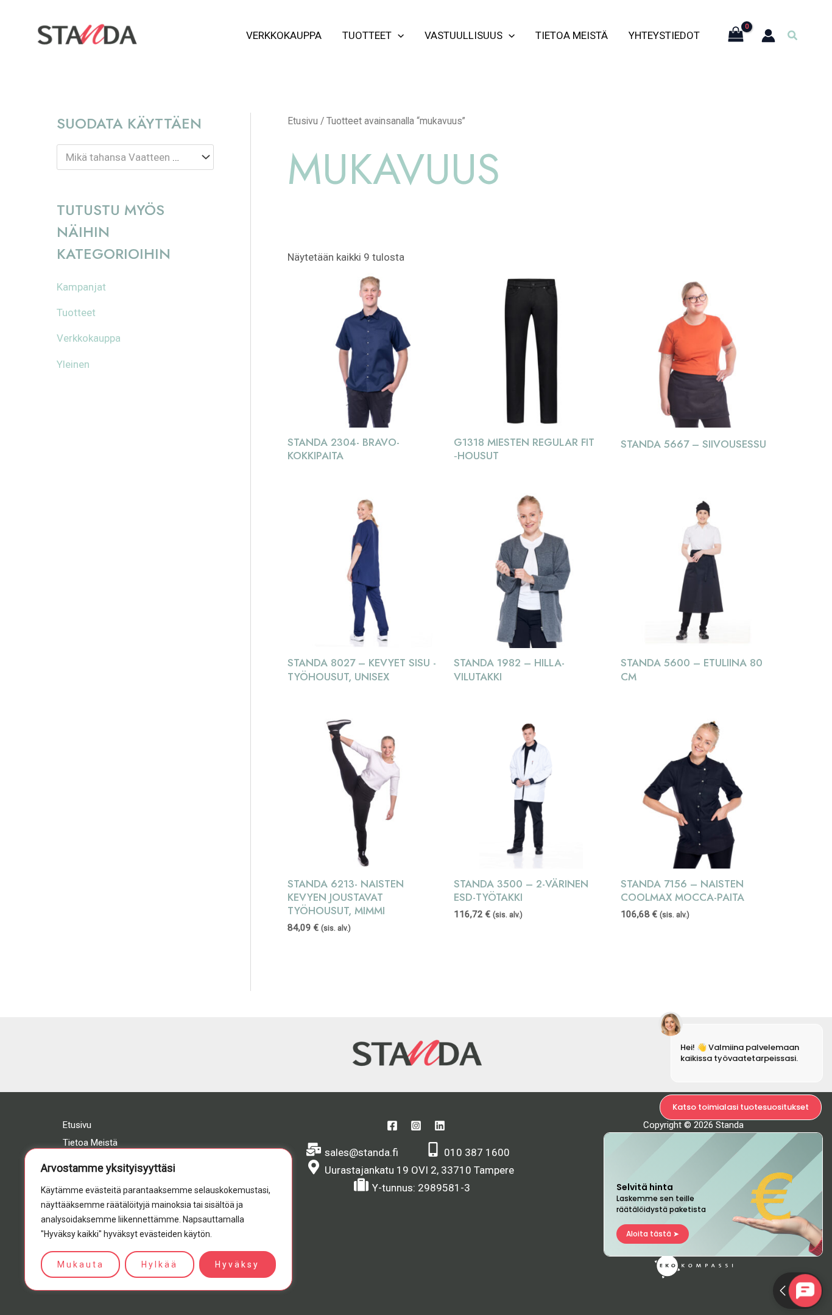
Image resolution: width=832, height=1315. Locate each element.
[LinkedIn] (439, 1125)
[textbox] (129, 157)
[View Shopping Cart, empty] (735, 36)
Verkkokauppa (284, 35)
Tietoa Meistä (571, 35)
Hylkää (159, 1264)
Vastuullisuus (463, 35)
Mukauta (80, 1264)
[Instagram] (416, 1125)
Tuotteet (367, 35)
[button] (793, 35)
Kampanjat (81, 287)
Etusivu (302, 121)
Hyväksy (237, 1264)
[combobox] (135, 157)
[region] (158, 1219)
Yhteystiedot (664, 35)
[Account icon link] (768, 36)
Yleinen (73, 364)
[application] (398, 35)
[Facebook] (392, 1125)
